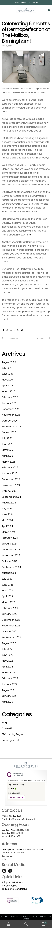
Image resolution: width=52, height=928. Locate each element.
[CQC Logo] (15, 777)
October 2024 (10, 491)
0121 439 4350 (15, 816)
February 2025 (10, 467)
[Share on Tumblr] (14, 330)
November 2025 (11, 414)
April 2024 (7, 526)
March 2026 (8, 391)
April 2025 (7, 456)
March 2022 (8, 672)
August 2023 (9, 573)
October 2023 (10, 561)
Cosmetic (7, 728)
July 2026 (7, 368)
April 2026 (7, 385)
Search (26, 924)
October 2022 (10, 631)
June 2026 (7, 374)
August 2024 (9, 502)
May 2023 (7, 590)
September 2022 (11, 637)
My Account (8, 924)
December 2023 (11, 549)
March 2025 (8, 461)
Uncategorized (10, 740)
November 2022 (11, 625)
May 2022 (7, 660)
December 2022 (11, 620)
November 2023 (11, 555)
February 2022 (10, 678)
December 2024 (11, 479)
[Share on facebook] (3, 330)
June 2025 (7, 444)
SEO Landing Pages (12, 734)
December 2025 (11, 409)
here (46, 184)
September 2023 (11, 567)
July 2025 (7, 438)
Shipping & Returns (12, 882)
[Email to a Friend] (26, 330)
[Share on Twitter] (7, 330)
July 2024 (7, 508)
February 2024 (10, 537)
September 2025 (11, 426)
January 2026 (9, 403)
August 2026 (9, 362)
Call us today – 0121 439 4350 (26, 2)
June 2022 (7, 655)
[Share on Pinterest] (22, 330)
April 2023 (7, 596)
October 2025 (10, 420)
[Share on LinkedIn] (10, 330)
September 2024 (11, 497)
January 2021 (9, 696)
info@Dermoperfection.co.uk (21, 819)
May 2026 (7, 379)
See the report (15, 797)
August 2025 (9, 432)
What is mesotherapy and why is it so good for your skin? (14, 338)
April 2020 (7, 701)
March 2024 (8, 532)
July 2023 (7, 578)
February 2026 (10, 397)
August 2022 (9, 643)
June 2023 (7, 584)
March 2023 (8, 602)
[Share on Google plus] (18, 330)
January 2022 (9, 684)
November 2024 (11, 485)
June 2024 (7, 514)
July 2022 (7, 649)
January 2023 (9, 614)
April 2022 (7, 666)
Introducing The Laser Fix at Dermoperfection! (38, 338)
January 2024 (9, 543)
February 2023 (10, 608)
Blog (4, 722)
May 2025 (7, 450)
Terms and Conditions (14, 889)
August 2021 (8, 690)
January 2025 (9, 473)
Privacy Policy (9, 885)
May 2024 (7, 520)
